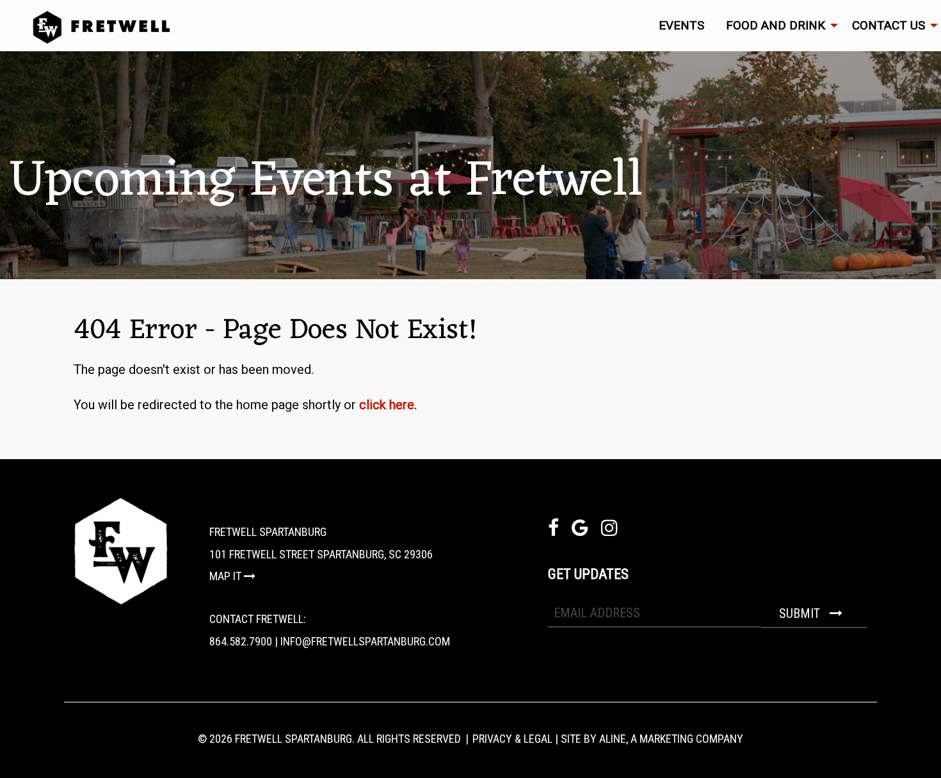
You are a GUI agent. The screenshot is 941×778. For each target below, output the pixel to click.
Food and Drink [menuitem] (775, 25)
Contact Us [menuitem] (888, 25)
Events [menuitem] (681, 25)
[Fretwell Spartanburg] (486, 27)
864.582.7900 (240, 641)
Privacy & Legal (512, 738)
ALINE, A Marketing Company (671, 738)
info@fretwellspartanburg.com (365, 641)
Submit (801, 613)
